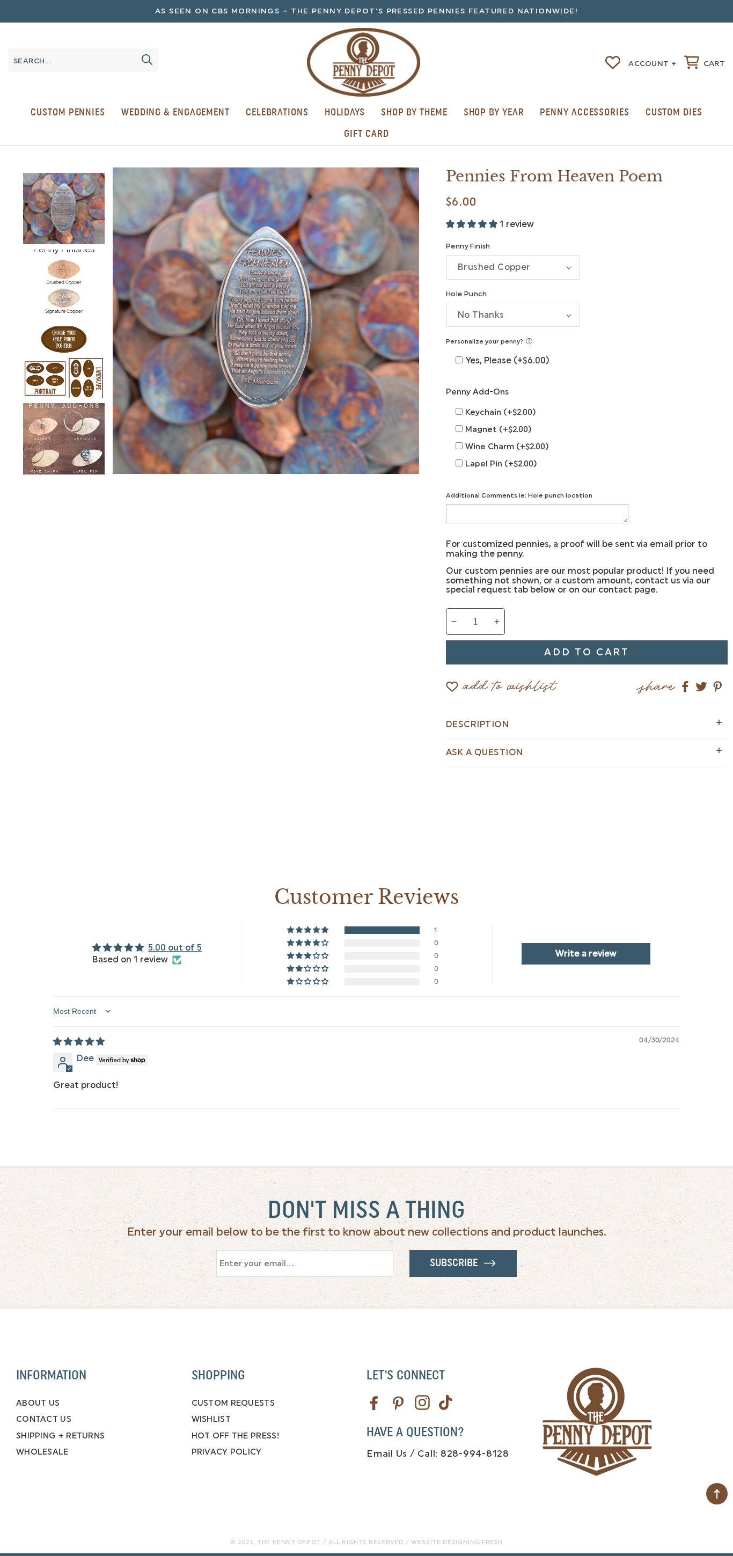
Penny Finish (468, 246)
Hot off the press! (235, 1436)
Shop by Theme (414, 112)
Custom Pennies (68, 112)
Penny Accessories (584, 112)
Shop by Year (494, 112)
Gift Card (366, 133)
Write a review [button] (586, 953)
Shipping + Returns (60, 1436)
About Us (38, 1403)
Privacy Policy (227, 1452)
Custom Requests (233, 1403)
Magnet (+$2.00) (498, 429)
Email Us (386, 1453)
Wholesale (42, 1452)
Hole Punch (466, 294)
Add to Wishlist (509, 681)
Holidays (345, 112)
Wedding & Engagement (175, 112)
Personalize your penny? (484, 341)
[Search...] (146, 59)
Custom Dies (674, 112)
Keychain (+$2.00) (500, 412)
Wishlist (211, 1419)
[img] (79, 1041)
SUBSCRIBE (456, 1263)
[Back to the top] (717, 1493)
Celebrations (277, 112)
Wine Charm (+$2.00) (507, 446)
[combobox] (83, 60)
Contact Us (43, 1419)
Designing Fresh (473, 1542)
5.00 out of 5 (175, 948)
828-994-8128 (475, 1453)
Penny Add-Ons (477, 392)
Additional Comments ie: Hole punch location (519, 495)
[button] (704, 62)
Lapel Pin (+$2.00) (501, 464)
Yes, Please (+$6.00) (507, 360)
